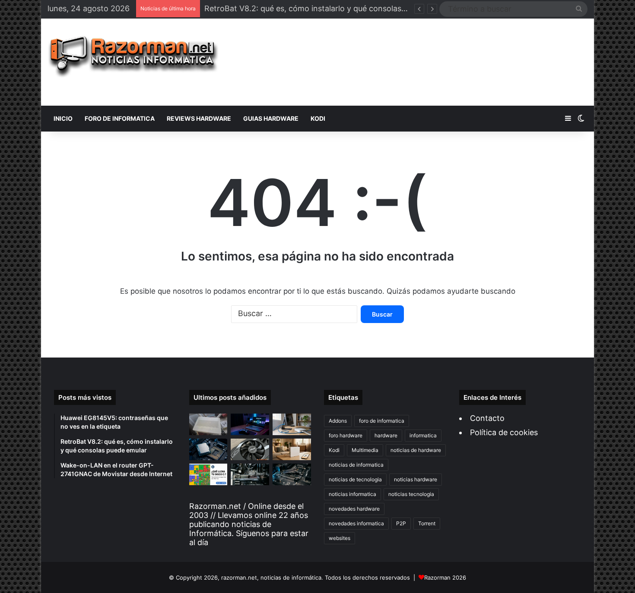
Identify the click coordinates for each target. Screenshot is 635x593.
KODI (318, 118)
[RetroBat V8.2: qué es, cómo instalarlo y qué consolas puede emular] (250, 424)
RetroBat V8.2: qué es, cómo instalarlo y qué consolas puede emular (328, 8)
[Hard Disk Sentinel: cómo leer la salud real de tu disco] (292, 474)
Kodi (334, 450)
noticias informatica (352, 494)
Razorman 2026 (445, 577)
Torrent (426, 523)
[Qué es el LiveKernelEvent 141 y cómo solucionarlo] (250, 474)
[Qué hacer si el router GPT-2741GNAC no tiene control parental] (292, 449)
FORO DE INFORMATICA (120, 118)
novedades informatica (356, 523)
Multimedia (365, 450)
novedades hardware (354, 508)
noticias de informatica (356, 464)
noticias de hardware (416, 450)
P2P (401, 523)
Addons (338, 420)
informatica (423, 435)
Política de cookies (504, 432)
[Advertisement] (409, 62)
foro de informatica (381, 420)
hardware (386, 435)
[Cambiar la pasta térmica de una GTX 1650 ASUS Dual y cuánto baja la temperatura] (250, 449)
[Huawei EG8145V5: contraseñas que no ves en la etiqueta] (208, 424)
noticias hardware (415, 479)
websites (339, 538)
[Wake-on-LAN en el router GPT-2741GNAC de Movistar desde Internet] (292, 424)
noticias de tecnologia (355, 479)
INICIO (63, 118)
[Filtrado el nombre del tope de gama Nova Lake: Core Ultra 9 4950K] (208, 449)
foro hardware (345, 435)
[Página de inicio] (133, 57)
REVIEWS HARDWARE (199, 118)
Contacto (487, 418)
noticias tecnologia (411, 494)
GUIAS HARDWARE (270, 118)
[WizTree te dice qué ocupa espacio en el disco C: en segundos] (208, 474)
